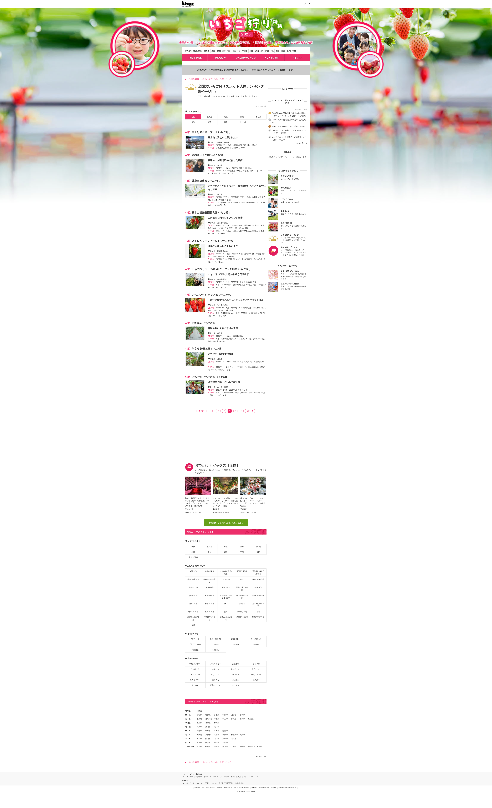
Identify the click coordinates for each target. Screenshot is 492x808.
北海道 (206, 51)
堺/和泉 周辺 (193, 611)
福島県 (242, 714)
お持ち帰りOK (215, 639)
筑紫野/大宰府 (242, 617)
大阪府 (199, 734)
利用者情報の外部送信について (287, 788)
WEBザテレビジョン (211, 783)
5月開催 (215, 650)
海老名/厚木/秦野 (193, 618)
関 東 (188, 718)
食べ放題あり (256, 639)
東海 (257, 51)
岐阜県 (208, 730)
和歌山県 (234, 734)
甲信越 (244, 51)
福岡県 (199, 746)
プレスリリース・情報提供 (241, 788)
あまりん (235, 685)
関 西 (188, 734)
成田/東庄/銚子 (258, 595)
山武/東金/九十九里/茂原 (226, 596)
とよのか (235, 680)
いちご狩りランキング (246, 57)
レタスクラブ (187, 783)
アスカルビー (215, 663)
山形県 (233, 714)
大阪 (272, 51)
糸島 (193, 625)
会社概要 (273, 788)
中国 (277, 51)
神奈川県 (208, 718)
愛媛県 (208, 742)
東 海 (188, 730)
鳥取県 (225, 738)
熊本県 (225, 746)
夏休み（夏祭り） (236, 777)
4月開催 (195, 650)
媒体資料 (254, 788)
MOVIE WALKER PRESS (226, 783)
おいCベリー (236, 669)
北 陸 (188, 726)
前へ (203, 411)
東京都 (199, 718)
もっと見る (301, 143)
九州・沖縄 (291, 51)
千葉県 (216, 718)
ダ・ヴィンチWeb (198, 783)
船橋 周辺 (193, 603)
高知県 (225, 742)
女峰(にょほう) (256, 674)
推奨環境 (219, 788)
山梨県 (199, 722)
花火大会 (226, 777)
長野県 (208, 722)
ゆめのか (256, 680)
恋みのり (215, 680)
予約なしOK (220, 57)
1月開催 (215, 644)
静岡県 (225, 730)
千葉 (234, 51)
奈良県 (225, 734)
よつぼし (195, 685)
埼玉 (238, 51)
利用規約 (197, 788)
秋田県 (225, 714)
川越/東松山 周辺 (242, 588)
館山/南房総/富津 (242, 596)
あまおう (235, 663)
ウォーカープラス (188, 777)
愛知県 (199, 730)
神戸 (226, 603)
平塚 (258, 611)
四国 (283, 51)
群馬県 (233, 718)
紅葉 (245, 777)
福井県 (216, 726)
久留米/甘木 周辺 (210, 618)
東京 (223, 51)
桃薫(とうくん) (216, 685)
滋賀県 (242, 734)
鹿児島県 (251, 746)
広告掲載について (264, 788)
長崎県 (216, 746)
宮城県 (199, 714)
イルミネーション (253, 777)
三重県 (216, 730)
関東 (219, 51)
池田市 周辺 (209, 611)
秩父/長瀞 (209, 587)
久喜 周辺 (258, 587)
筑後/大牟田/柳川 (226, 618)
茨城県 (251, 718)
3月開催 (256, 644)
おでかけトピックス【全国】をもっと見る (226, 522)
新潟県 (216, 722)
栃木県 (242, 718)
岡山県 (208, 738)
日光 (242, 579)
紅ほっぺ (235, 674)
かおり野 (256, 663)
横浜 (226, 611)
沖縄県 (259, 746)
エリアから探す (271, 57)
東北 (213, 51)
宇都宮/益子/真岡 (209, 580)
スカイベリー (195, 680)
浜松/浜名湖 (209, 571)
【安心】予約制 (195, 57)
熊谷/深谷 (193, 595)
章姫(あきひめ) (195, 663)
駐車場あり (235, 639)
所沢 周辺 (226, 587)
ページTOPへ (261, 756)
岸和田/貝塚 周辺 (258, 604)
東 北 (188, 714)
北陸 (251, 51)
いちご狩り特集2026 (193, 51)
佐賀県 (208, 746)
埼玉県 (225, 718)
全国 (193, 546)
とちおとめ (195, 674)
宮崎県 (242, 746)
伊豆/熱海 (193, 571)
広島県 (199, 738)
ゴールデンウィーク (216, 777)
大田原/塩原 (226, 579)
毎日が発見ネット (240, 783)
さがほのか (195, 669)
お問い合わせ (228, 788)
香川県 (199, 742)
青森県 (208, 714)
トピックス (297, 57)
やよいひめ (215, 674)
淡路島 (242, 603)
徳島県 (216, 742)
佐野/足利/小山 (258, 579)
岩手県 (216, 714)
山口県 (216, 738)
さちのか (215, 669)
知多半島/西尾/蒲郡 (226, 572)
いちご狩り (199, 777)
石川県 (199, 726)
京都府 (208, 734)
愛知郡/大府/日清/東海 (258, 572)
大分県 (233, 746)
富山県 (208, 726)
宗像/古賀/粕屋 (258, 617)
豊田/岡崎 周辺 (193, 579)
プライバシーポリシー (208, 788)
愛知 (262, 51)
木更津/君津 (209, 595)
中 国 (188, 738)
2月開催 (236, 644)
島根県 (233, 738)
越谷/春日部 (193, 587)
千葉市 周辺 (209, 603)
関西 (267, 51)
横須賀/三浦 (242, 611)
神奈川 (229, 51)
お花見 (206, 777)
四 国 (188, 742)
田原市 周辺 (242, 571)
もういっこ (256, 669)
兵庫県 (216, 734)
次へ (248, 411)
